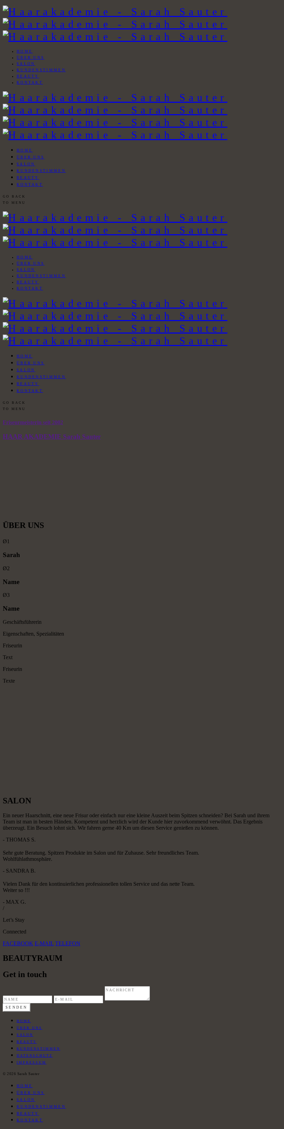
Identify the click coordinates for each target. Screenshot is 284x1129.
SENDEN (17, 1007)
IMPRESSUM (31, 1062)
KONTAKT (30, 82)
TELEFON (67, 943)
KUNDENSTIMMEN (41, 70)
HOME (25, 51)
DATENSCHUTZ (35, 1055)
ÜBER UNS (30, 57)
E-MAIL (44, 943)
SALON (26, 64)
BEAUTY (28, 76)
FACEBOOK (18, 943)
